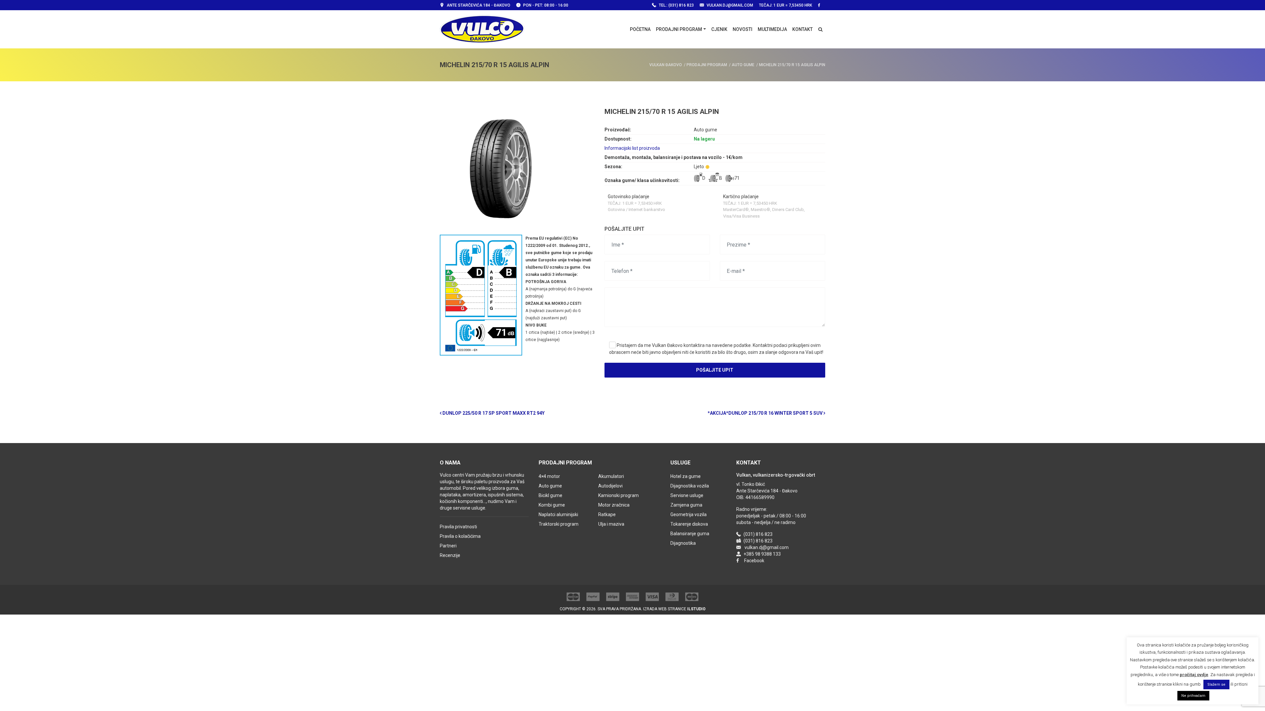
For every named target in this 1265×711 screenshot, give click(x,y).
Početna (640, 29)
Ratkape (607, 514)
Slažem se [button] (1216, 684)
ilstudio (696, 609)
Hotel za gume (685, 476)
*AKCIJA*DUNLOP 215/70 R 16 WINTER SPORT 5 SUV (766, 413)
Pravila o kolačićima (460, 536)
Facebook (754, 560)
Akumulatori (611, 476)
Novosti (742, 29)
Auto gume (550, 485)
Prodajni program (679, 29)
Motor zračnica (614, 505)
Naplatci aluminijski (558, 514)
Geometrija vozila (688, 514)
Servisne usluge (686, 495)
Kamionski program (618, 495)
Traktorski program (558, 524)
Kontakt (802, 29)
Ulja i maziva (611, 524)
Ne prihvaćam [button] (1193, 696)
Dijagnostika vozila (689, 485)
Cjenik (719, 29)
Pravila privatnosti (458, 526)
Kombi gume (552, 505)
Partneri (448, 545)
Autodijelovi (610, 485)
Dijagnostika (683, 543)
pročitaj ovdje (1194, 674)
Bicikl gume (550, 495)
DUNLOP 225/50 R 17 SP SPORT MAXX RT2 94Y (493, 413)
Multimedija (772, 29)
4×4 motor (549, 476)
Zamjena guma (686, 505)
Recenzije (450, 555)
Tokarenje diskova (689, 524)
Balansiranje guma (689, 533)
